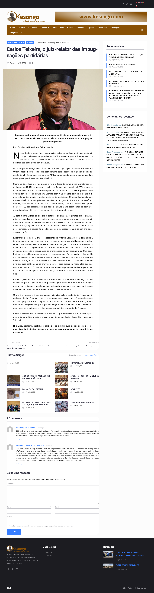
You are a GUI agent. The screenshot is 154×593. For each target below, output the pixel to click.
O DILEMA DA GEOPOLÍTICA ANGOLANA (126, 73)
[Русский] (137, 6)
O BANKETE (75, 389)
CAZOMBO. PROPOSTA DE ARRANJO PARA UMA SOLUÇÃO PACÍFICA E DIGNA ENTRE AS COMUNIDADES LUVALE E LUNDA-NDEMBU (126, 94)
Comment (10, 484)
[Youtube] (131, 4)
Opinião (30, 42)
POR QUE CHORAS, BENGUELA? (83, 402)
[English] (139, 2)
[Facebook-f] (123, 4)
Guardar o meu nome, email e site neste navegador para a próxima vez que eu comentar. (41, 526)
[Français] (141, 2)
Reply (20, 439)
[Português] (143, 2)
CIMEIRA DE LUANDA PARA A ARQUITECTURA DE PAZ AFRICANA (126, 56)
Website (9, 516)
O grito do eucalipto (16, 42)
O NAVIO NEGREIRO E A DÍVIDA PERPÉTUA (126, 82)
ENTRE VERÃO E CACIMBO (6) (122, 64)
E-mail (77, 507)
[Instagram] (127, 4)
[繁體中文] (137, 2)
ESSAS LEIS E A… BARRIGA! (32, 389)
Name (29, 507)
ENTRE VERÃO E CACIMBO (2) (82, 363)
